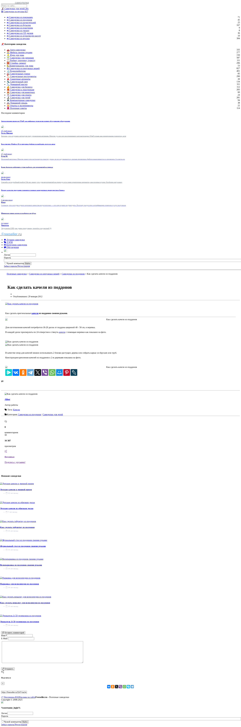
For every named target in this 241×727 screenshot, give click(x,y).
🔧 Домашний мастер (17, 84)
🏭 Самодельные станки (18, 74)
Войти (27, 263)
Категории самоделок (16, 245)
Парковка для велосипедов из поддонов (19, 584)
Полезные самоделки (17, 274)
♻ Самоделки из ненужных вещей (23, 68)
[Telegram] (30, 372)
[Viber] (45, 372)
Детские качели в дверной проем (16, 489)
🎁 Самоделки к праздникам (20, 89)
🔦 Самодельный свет (17, 81)
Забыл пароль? (11, 266)
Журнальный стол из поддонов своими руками (23, 546)
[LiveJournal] (74, 372)
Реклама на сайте (27, 697)
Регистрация (24, 266)
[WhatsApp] (52, 372)
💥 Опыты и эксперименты (20, 105)
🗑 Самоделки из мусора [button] (14, 11)
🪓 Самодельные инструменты (21, 76)
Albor (7, 399)
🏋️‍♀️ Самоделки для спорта (19, 95)
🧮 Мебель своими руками (19, 52)
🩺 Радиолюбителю (16, 71)
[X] (37, 372)
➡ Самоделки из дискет (18, 30)
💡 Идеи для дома (15, 55)
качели (35, 313)
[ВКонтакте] (16, 372)
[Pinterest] (66, 372)
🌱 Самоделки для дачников (20, 58)
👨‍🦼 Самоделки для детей (18, 97)
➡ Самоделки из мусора (18, 38)
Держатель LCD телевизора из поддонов (19, 622)
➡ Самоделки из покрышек (20, 17)
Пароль (7, 257)
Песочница (9, 697)
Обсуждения (12, 247)
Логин (7, 255)
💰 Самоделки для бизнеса (19, 87)
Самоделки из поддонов (73, 274)
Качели (16, 410)
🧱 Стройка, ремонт (16, 63)
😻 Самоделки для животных (21, 92)
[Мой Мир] (59, 372)
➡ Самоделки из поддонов (19, 20)
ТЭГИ (9, 242)
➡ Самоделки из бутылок (19, 25)
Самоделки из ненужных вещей (44, 274)
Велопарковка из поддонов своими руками (21, 565)
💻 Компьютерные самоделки (21, 100)
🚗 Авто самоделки (16, 50)
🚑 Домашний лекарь (17, 103)
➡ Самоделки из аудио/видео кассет (24, 36)
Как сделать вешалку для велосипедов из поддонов (25, 603)
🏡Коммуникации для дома (20, 66)
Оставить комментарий (14, 633)
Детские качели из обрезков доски (16, 508)
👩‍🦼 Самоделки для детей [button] (15, 8)
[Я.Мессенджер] (8, 372)
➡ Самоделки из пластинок (20, 28)
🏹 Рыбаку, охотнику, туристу (21, 60)
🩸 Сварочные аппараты (18, 79)
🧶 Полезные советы (17, 108)
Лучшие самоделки (15, 240)
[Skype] (128, 686)
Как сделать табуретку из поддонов (17, 527)
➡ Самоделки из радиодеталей (21, 22)
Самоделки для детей (53, 414)
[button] (6, 252)
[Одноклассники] (23, 372)
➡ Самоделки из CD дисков (20, 33)
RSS (17, 697)
